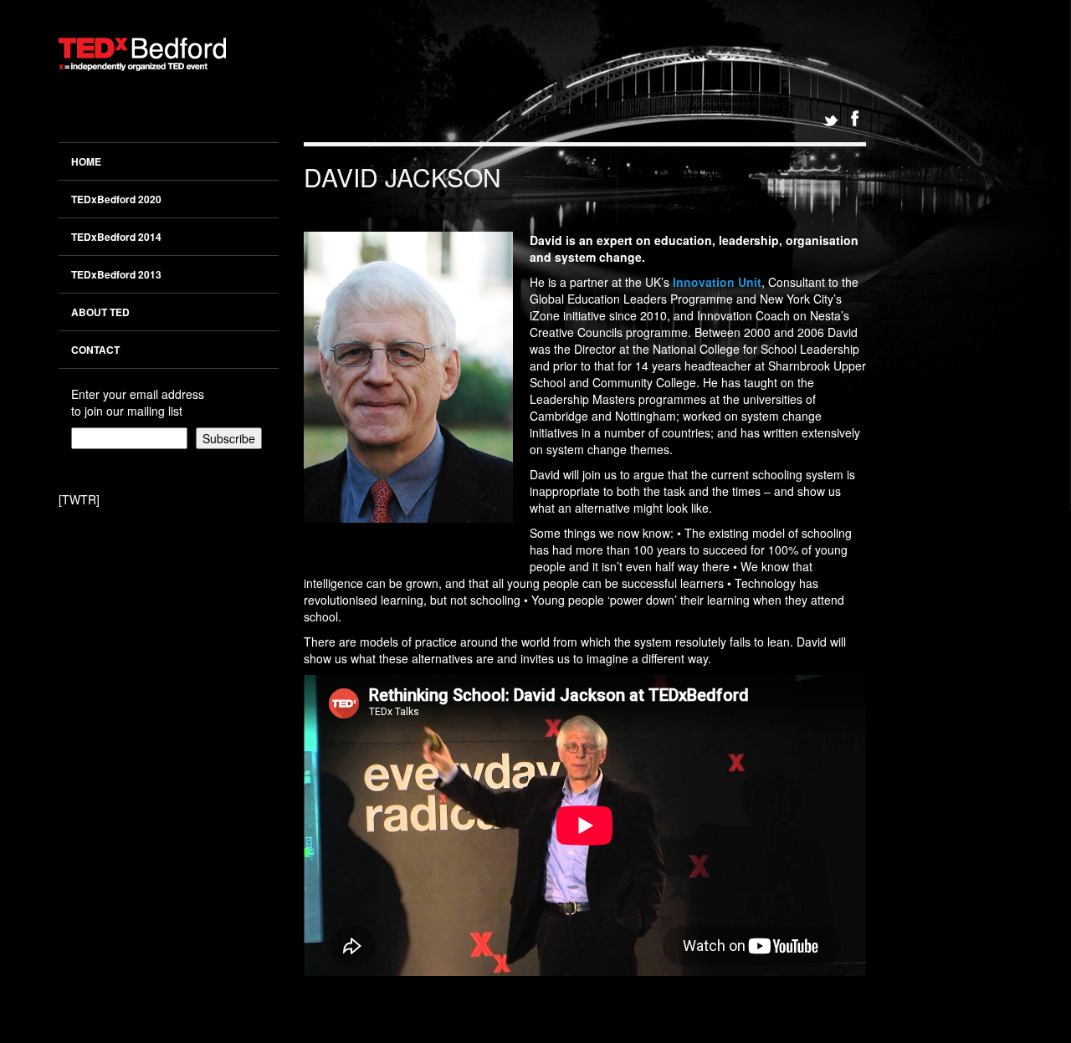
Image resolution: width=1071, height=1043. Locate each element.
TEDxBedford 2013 (116, 274)
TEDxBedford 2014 (116, 236)
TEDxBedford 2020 (116, 199)
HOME (86, 161)
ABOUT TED (100, 312)
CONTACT (95, 349)
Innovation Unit (717, 282)
